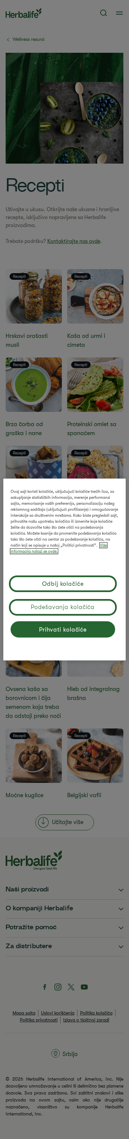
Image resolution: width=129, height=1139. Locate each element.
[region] (64, 569)
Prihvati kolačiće (63, 629)
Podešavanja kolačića (63, 607)
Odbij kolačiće (63, 583)
